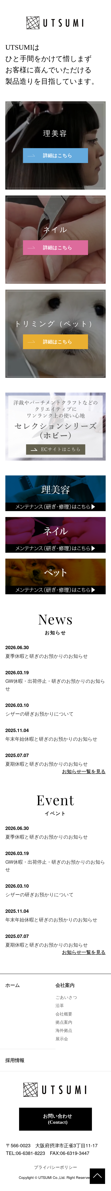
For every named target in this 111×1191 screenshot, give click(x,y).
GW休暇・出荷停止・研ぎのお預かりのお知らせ (55, 684)
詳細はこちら (57, 155)
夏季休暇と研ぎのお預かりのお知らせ (46, 655)
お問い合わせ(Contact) (57, 1119)
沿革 (60, 1005)
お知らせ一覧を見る (84, 771)
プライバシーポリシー (55, 1167)
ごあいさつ (66, 997)
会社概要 (64, 1014)
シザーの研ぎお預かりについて (39, 713)
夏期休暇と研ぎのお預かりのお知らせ (46, 763)
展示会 (62, 1038)
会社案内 (65, 985)
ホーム (12, 985)
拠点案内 (64, 1022)
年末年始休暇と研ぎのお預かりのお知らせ (51, 738)
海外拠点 (64, 1030)
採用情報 (14, 1060)
